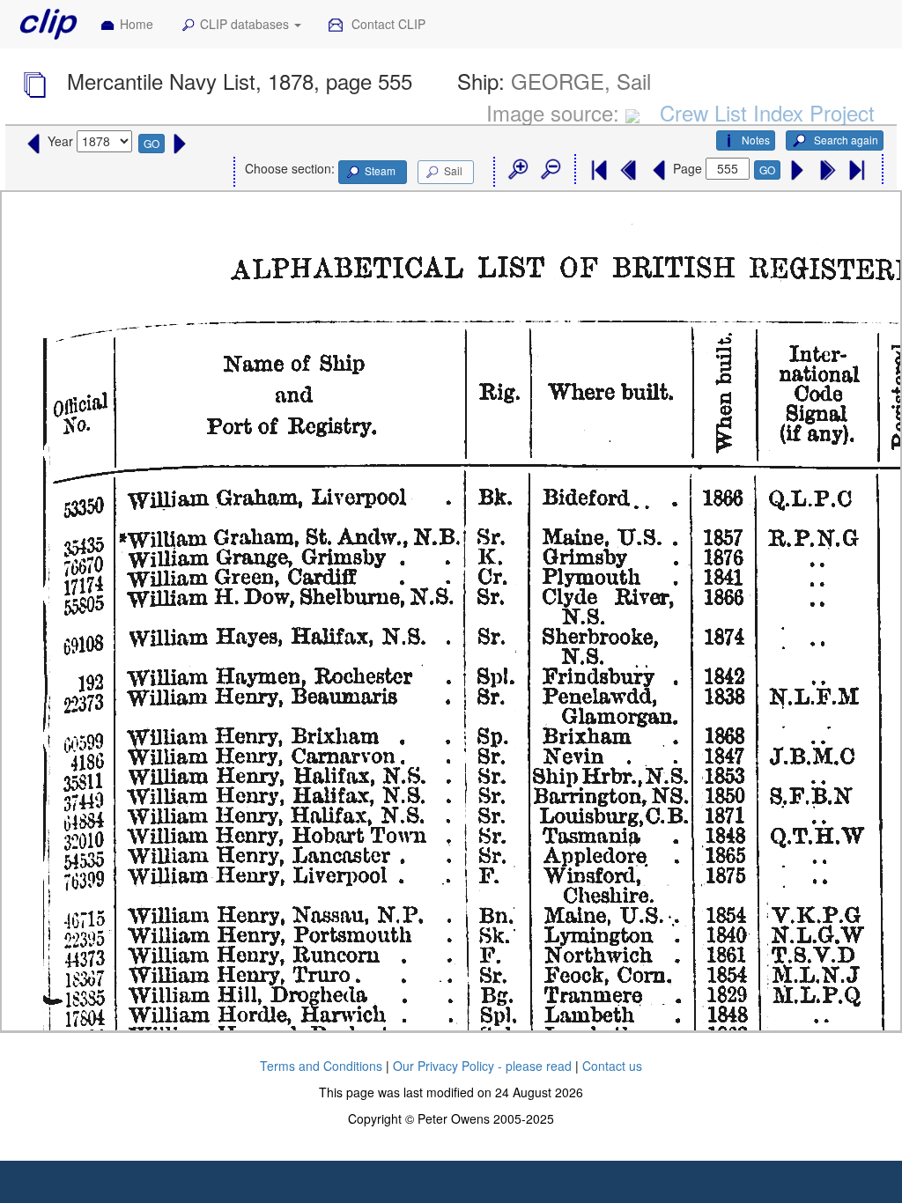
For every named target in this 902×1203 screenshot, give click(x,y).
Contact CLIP (386, 24)
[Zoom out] (549, 170)
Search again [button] (844, 139)
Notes (756, 139)
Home (136, 24)
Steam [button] (380, 170)
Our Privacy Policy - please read (482, 1065)
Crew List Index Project (767, 112)
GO (151, 143)
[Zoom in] (517, 170)
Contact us (612, 1065)
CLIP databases (246, 24)
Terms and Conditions (321, 1065)
